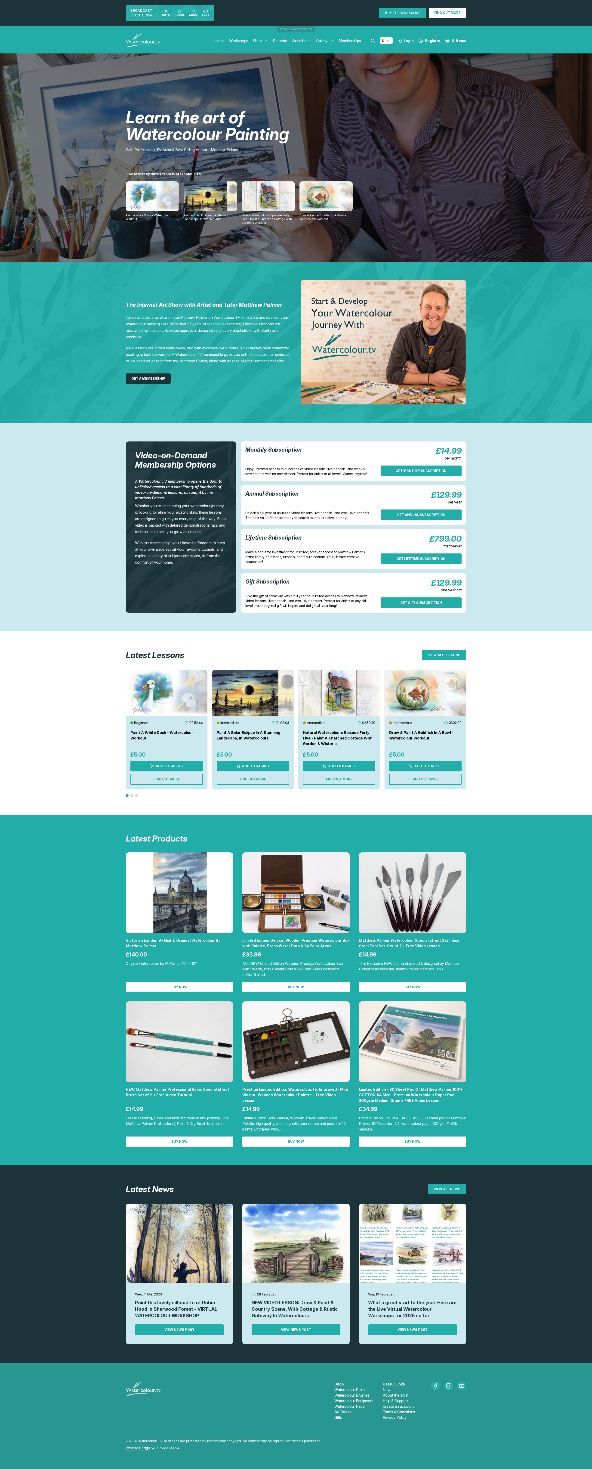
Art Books (342, 1412)
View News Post (179, 1330)
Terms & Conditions (399, 1412)
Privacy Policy (395, 1417)
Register (433, 40)
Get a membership (148, 378)
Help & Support (395, 1400)
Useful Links (394, 1384)
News (387, 1389)
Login (409, 40)
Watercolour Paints (350, 1389)
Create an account (398, 1406)
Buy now (179, 987)
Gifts (338, 1417)
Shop (257, 40)
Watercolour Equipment (353, 1400)
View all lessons (444, 655)
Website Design (138, 1448)
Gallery (322, 40)
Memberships (350, 40)
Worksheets (301, 40)
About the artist (395, 1395)
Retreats (280, 40)
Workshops (238, 40)
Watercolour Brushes (352, 1395)
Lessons (217, 40)
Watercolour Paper (350, 1406)
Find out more (447, 13)
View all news (447, 1189)
